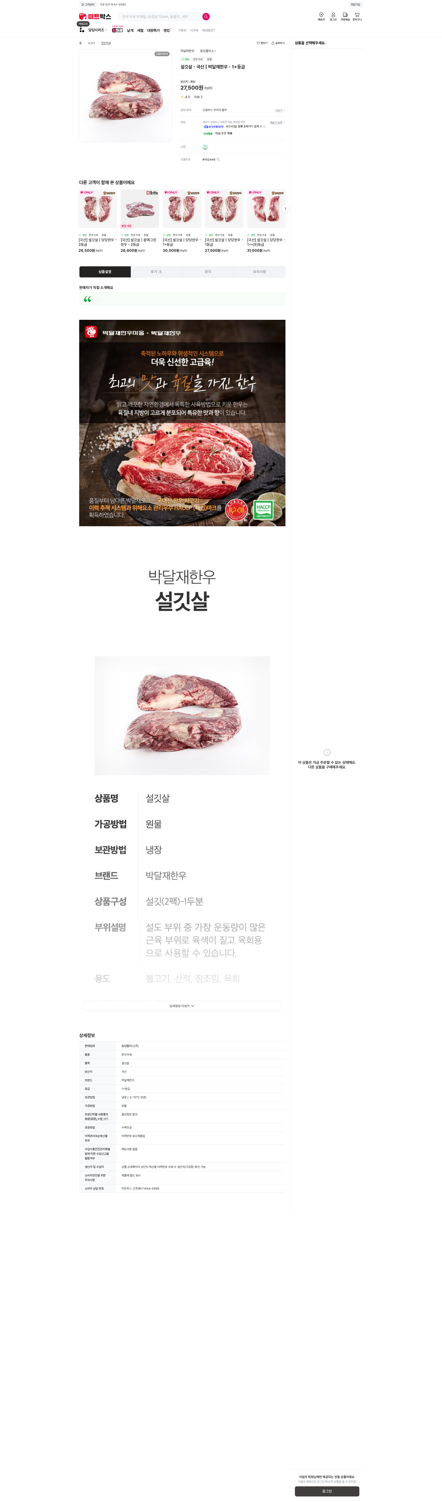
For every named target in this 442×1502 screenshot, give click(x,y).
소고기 (91, 43)
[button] (264, 126)
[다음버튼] (285, 208)
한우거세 (105, 43)
